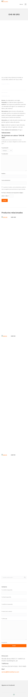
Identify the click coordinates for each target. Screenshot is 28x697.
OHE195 (13, 455)
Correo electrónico (6, 180)
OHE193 (13, 336)
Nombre (4, 173)
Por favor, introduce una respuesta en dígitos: (12, 192)
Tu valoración (5, 153)
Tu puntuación (5, 147)
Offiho (7, 84)
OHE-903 (13, 217)
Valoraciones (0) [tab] (6, 96)
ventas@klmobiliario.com (10, 672)
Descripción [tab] (4, 92)
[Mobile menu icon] (25, 4)
